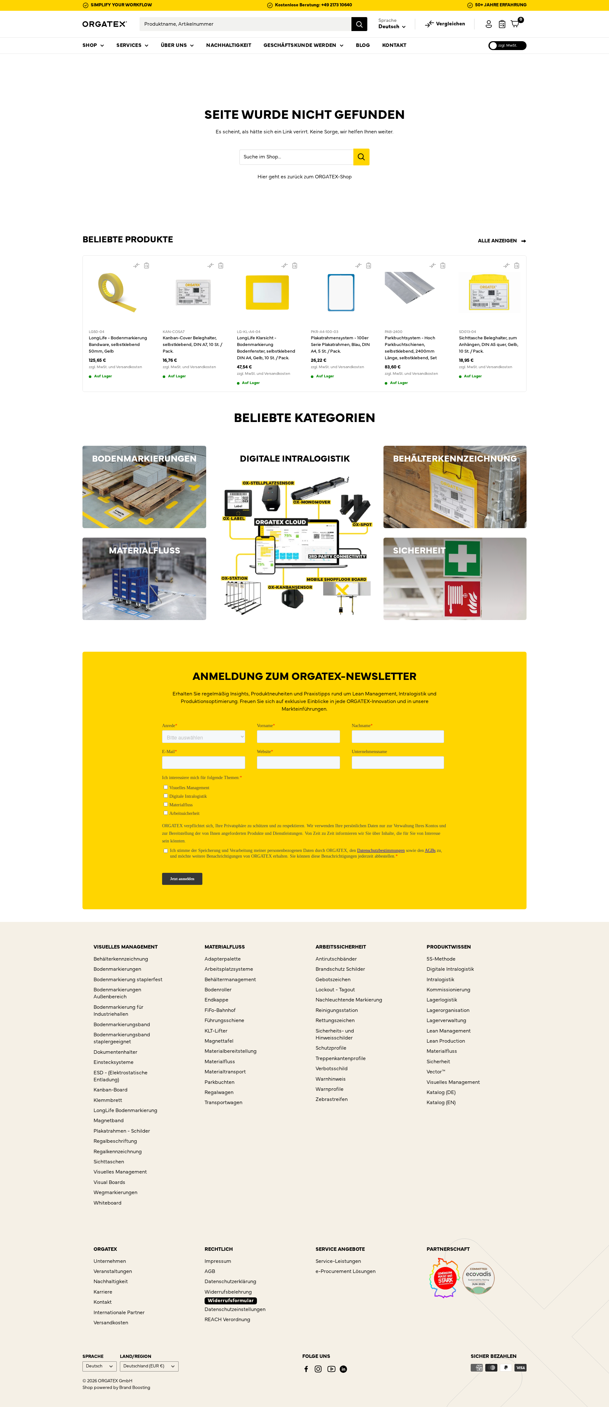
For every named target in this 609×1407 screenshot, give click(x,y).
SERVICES (128, 45)
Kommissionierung (448, 990)
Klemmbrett (108, 1100)
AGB (210, 1271)
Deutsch (94, 1366)
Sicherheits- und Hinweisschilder (335, 1034)
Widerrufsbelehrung (228, 1292)
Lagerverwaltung (446, 1021)
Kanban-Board (111, 1090)
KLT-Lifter (216, 1031)
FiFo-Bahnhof (220, 1010)
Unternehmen (110, 1261)
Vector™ (436, 1072)
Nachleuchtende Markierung (349, 1000)
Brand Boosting (134, 1388)
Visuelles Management (120, 1172)
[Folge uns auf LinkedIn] (343, 1369)
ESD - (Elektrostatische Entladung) (120, 1076)
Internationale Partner (119, 1313)
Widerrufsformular (231, 1301)
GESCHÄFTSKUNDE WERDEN (300, 45)
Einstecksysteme (114, 1062)
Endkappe (216, 1000)
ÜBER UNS (174, 45)
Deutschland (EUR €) (143, 1366)
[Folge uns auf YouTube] (331, 1369)
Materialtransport (225, 1072)
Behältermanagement (230, 980)
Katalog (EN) (441, 1103)
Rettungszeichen (335, 1021)
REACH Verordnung (227, 1320)
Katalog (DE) (441, 1092)
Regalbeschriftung (115, 1141)
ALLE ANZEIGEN (498, 241)
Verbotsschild (332, 1069)
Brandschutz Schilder (340, 969)
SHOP (89, 45)
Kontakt (103, 1302)
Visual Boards (109, 1182)
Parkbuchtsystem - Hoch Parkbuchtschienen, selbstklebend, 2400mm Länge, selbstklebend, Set (411, 348)
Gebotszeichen (333, 980)
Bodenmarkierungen (117, 969)
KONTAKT (394, 45)
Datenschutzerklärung (230, 1282)
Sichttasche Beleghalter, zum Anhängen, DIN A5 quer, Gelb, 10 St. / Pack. (488, 345)
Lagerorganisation (448, 1010)
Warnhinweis (331, 1079)
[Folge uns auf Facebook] (306, 1369)
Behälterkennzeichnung (121, 959)
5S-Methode (441, 959)
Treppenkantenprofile (341, 1059)
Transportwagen (223, 1103)
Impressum (218, 1261)
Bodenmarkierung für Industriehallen (118, 1011)
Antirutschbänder (336, 959)
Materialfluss (220, 1062)
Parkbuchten (219, 1082)
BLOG (363, 45)
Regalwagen (219, 1092)
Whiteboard (107, 1203)
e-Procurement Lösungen (346, 1271)
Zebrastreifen (332, 1099)
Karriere (103, 1292)
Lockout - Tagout (335, 990)
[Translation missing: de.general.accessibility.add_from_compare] (136, 265)
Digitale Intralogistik (450, 969)
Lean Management (449, 1031)
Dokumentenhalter (115, 1052)
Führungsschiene (224, 1021)
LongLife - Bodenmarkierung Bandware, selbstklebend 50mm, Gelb (118, 345)
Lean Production (446, 1041)
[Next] (526, 323)
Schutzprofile (331, 1048)
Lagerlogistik (442, 1000)
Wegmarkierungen (115, 1193)
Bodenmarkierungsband (122, 1025)
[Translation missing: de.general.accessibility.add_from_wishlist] (146, 265)
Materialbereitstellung (231, 1051)
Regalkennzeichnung (118, 1152)
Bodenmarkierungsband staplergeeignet (122, 1038)
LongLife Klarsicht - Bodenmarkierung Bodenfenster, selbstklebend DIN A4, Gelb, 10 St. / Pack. (266, 348)
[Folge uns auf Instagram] (318, 1369)
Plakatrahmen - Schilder (122, 1131)
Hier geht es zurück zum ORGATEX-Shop (305, 177)
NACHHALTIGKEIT (228, 45)
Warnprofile (330, 1089)
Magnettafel (219, 1041)
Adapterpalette (223, 959)
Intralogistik (440, 980)
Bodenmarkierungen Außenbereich (117, 993)
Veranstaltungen (113, 1271)
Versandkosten (111, 1323)
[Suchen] (359, 24)
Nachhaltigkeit (111, 1282)
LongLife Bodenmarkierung (125, 1111)
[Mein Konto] (489, 24)
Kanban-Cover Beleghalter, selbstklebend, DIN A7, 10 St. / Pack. (192, 345)
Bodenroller (218, 990)
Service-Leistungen (338, 1261)
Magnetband (109, 1121)
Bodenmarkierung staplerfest (128, 980)
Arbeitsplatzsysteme (229, 969)
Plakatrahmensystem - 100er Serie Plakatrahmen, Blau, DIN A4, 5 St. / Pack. (340, 345)
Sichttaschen (109, 1162)
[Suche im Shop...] (361, 157)
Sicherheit (438, 1062)
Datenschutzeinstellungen (235, 1310)
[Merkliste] (502, 24)
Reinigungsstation (337, 1010)
